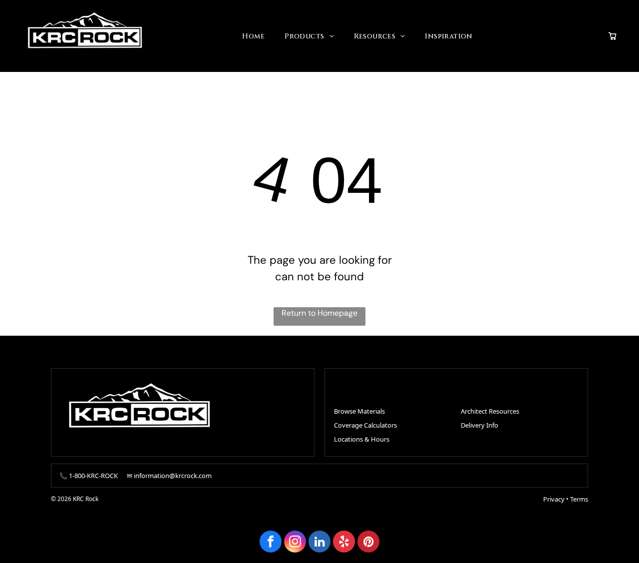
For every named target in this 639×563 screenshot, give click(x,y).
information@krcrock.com (173, 475)
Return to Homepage (319, 313)
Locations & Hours (361, 439)
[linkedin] (319, 543)
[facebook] (271, 543)
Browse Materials (359, 411)
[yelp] (344, 543)
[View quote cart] (612, 35)
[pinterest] (368, 543)
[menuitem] (253, 36)
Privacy (554, 499)
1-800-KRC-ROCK (93, 475)
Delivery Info (479, 425)
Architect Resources (490, 411)
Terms (579, 499)
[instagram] (295, 543)
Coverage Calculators (365, 425)
